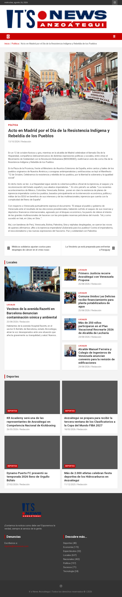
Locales (12, 262)
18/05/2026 (70, 429)
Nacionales (68, 559)
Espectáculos (69, 551)
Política (13, 125)
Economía (68, 547)
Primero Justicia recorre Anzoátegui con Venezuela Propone (96, 277)
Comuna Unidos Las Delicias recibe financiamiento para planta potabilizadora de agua (96, 301)
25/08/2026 (12, 322)
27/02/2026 (12, 484)
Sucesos (67, 567)
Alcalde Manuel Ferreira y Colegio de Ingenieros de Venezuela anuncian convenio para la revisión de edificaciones (96, 355)
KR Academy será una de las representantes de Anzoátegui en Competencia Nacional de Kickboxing (31, 421)
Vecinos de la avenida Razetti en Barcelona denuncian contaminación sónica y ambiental (32, 313)
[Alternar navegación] (8, 36)
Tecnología (68, 571)
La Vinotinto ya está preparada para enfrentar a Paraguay (87, 248)
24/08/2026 (84, 337)
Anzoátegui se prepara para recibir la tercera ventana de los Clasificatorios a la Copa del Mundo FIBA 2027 (89, 421)
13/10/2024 (13, 141)
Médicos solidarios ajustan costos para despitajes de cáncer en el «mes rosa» (31, 248)
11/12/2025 (70, 484)
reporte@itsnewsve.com (16, 546)
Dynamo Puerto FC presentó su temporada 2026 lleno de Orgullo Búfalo (28, 476)
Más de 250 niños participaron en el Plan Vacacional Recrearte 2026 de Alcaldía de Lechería (96, 328)
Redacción (26, 141)
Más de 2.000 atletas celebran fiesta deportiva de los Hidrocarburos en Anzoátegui (88, 476)
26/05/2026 (12, 429)
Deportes (13, 376)
